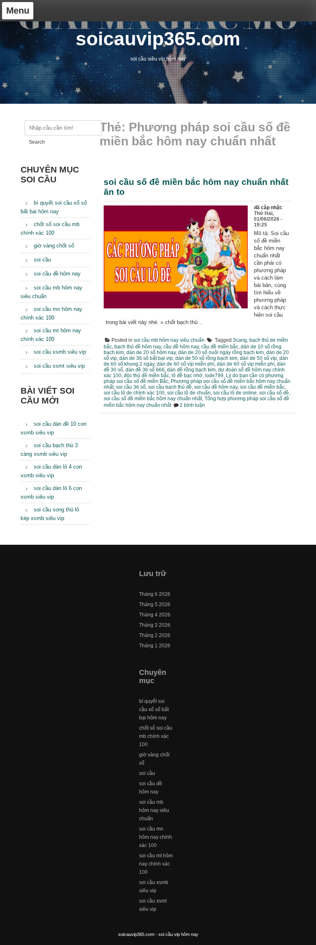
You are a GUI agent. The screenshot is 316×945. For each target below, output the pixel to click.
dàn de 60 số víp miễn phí (185, 364)
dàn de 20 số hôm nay (151, 352)
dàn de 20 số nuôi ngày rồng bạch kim (221, 352)
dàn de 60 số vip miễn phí (245, 364)
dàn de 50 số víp (258, 358)
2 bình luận (192, 405)
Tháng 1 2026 (154, 646)
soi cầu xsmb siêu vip (60, 352)
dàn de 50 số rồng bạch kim (206, 358)
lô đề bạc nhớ (187, 375)
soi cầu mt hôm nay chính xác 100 (156, 864)
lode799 (214, 375)
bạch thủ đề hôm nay (137, 347)
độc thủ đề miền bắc (146, 375)
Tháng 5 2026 (154, 604)
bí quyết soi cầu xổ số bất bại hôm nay (154, 709)
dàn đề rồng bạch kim (191, 370)
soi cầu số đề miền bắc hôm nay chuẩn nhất (153, 398)
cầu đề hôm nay (181, 347)
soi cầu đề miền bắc (262, 387)
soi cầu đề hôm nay (215, 387)
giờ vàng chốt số (54, 246)
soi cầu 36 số (131, 387)
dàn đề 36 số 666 (145, 370)
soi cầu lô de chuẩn (189, 393)
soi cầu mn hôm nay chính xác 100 (155, 837)
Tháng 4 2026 (154, 615)
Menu (17, 10)
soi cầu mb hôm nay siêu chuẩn (169, 340)
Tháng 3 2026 (154, 625)
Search (37, 142)
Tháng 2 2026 (154, 635)
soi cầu (42, 260)
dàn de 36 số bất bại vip (146, 358)
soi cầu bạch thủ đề (170, 387)
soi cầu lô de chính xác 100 (134, 393)
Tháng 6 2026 (154, 594)
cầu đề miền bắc (219, 347)
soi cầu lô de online (235, 393)
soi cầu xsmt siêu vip (59, 366)
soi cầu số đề (274, 393)
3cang (240, 340)
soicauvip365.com (158, 38)
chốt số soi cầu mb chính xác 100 (155, 736)
